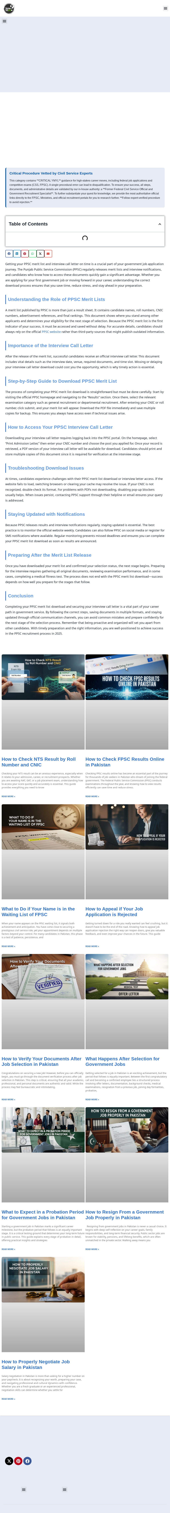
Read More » (8, 796)
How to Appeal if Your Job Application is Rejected (114, 911)
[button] (165, 8)
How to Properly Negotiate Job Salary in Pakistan (36, 1364)
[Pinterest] (18, 1461)
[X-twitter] (9, 1461)
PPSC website (51, 332)
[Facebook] (27, 1461)
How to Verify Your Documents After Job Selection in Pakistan (41, 1061)
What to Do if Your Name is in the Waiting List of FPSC (38, 911)
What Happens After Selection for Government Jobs (122, 1061)
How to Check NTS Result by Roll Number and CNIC (39, 762)
